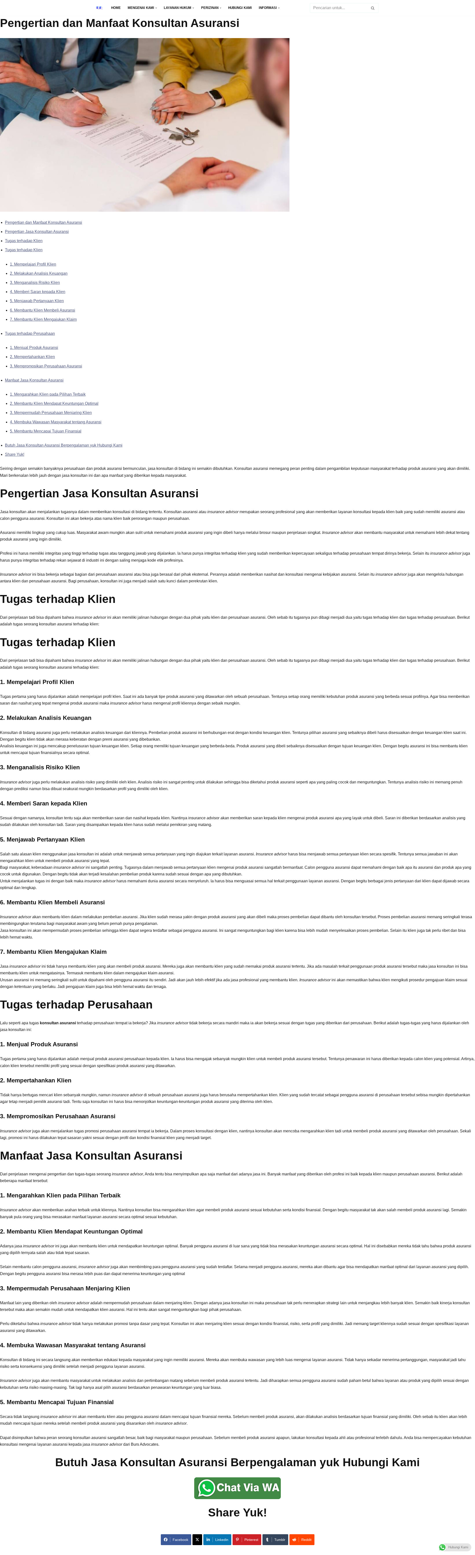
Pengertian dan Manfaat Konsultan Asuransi (43, 222)
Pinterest (251, 1540)
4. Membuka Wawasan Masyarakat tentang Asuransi (55, 422)
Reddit (306, 1540)
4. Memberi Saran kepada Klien (37, 292)
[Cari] (373, 8)
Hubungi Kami (240, 8)
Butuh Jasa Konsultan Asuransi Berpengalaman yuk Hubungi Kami (63, 445)
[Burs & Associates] (99, 8)
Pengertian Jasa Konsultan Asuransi (37, 231)
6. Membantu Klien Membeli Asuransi (42, 310)
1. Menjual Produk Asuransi (34, 347)
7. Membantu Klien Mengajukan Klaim (43, 319)
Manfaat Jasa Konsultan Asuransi (34, 380)
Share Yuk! (14, 454)
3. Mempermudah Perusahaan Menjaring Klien (51, 413)
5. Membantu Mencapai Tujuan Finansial (45, 431)
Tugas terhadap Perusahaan (30, 333)
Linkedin (221, 1540)
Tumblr (279, 1540)
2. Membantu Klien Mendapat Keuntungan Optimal (54, 403)
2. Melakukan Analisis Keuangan (39, 273)
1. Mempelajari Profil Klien (33, 264)
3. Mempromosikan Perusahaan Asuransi (46, 366)
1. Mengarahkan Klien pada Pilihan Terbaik (48, 394)
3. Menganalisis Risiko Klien (35, 282)
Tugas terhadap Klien (24, 241)
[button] (156, 8)
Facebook (180, 1540)
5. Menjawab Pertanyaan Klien (37, 301)
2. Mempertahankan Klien (32, 357)
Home (116, 8)
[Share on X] (197, 1539)
